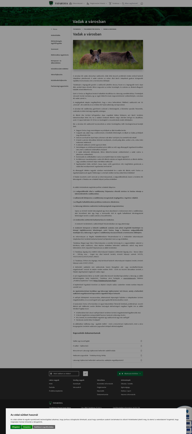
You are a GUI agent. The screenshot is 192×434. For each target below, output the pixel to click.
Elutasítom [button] (27, 427)
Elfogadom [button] (16, 427)
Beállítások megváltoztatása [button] (44, 427)
